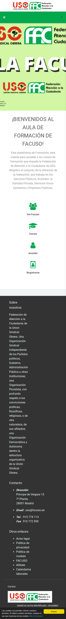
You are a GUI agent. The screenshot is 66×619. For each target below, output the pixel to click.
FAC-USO (21, 560)
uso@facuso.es (35, 510)
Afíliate (20, 565)
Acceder (53, 605)
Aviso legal (23, 538)
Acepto (54, 611)
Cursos (11, 586)
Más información (36, 616)
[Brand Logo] (33, 6)
